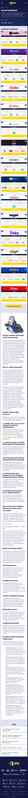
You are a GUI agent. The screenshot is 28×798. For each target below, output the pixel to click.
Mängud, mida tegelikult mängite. (10, 436)
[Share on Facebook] (5, 23)
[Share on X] (2, 23)
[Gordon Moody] (13, 783)
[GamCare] (18, 780)
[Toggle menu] (2, 3)
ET (24, 3)
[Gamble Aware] (12, 787)
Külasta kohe (14, 45)
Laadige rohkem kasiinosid (13, 306)
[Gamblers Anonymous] (11, 780)
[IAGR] (7, 780)
